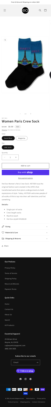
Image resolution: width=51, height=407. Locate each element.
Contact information (38, 402)
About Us (8, 314)
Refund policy (30, 398)
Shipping (4, 130)
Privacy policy (41, 398)
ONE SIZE (8, 147)
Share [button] (6, 246)
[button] (4, 10)
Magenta (21, 138)
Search (7, 320)
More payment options (25, 178)
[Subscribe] (37, 362)
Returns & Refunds (12, 284)
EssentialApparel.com (17, 398)
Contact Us (9, 309)
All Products (9, 325)
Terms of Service (11, 273)
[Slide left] (20, 113)
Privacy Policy (10, 268)
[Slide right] (30, 113)
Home (7, 304)
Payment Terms (10, 289)
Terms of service (13, 402)
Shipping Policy (10, 278)
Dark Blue (8, 138)
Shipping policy (25, 402)
